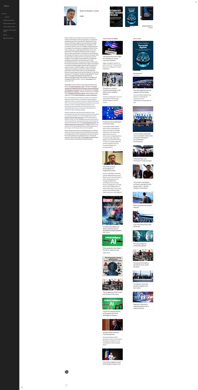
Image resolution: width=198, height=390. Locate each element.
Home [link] (4, 13)
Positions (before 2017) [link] (9, 23)
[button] (196, 2)
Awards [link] (5, 34)
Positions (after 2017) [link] (9, 20)
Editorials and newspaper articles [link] (9, 30)
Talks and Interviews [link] (8, 38)
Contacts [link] (7, 17)
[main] (89, 12)
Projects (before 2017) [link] (9, 26)
